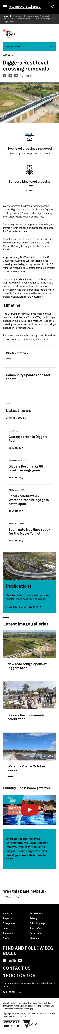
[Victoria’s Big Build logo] (11, 1024)
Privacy (33, 918)
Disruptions (9, 923)
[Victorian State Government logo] (30, 1024)
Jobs (5, 928)
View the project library (22, 607)
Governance (36, 933)
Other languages (38, 923)
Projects (7, 918)
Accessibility (36, 913)
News (6, 938)
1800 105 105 (19, 975)
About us (7, 913)
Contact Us (17, 968)
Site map (34, 938)
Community (9, 933)
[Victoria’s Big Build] (25, 7)
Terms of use (36, 928)
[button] (29, 46)
